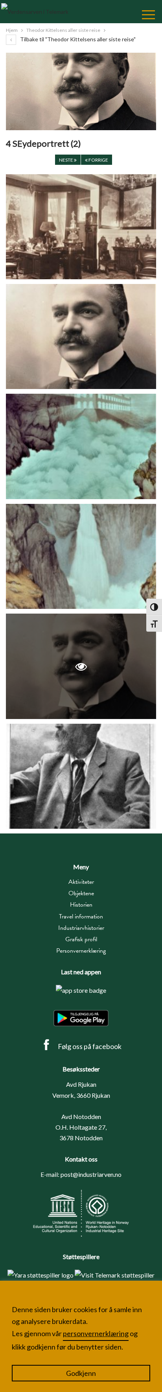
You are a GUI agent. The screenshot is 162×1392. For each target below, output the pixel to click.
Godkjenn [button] (81, 1373)
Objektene (81, 893)
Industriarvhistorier (81, 928)
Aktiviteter (81, 882)
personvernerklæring (96, 1333)
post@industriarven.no (91, 1174)
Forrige (98, 160)
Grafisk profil (81, 939)
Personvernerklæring (81, 950)
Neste (66, 160)
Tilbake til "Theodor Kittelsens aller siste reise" (77, 39)
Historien (81, 904)
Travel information (81, 916)
